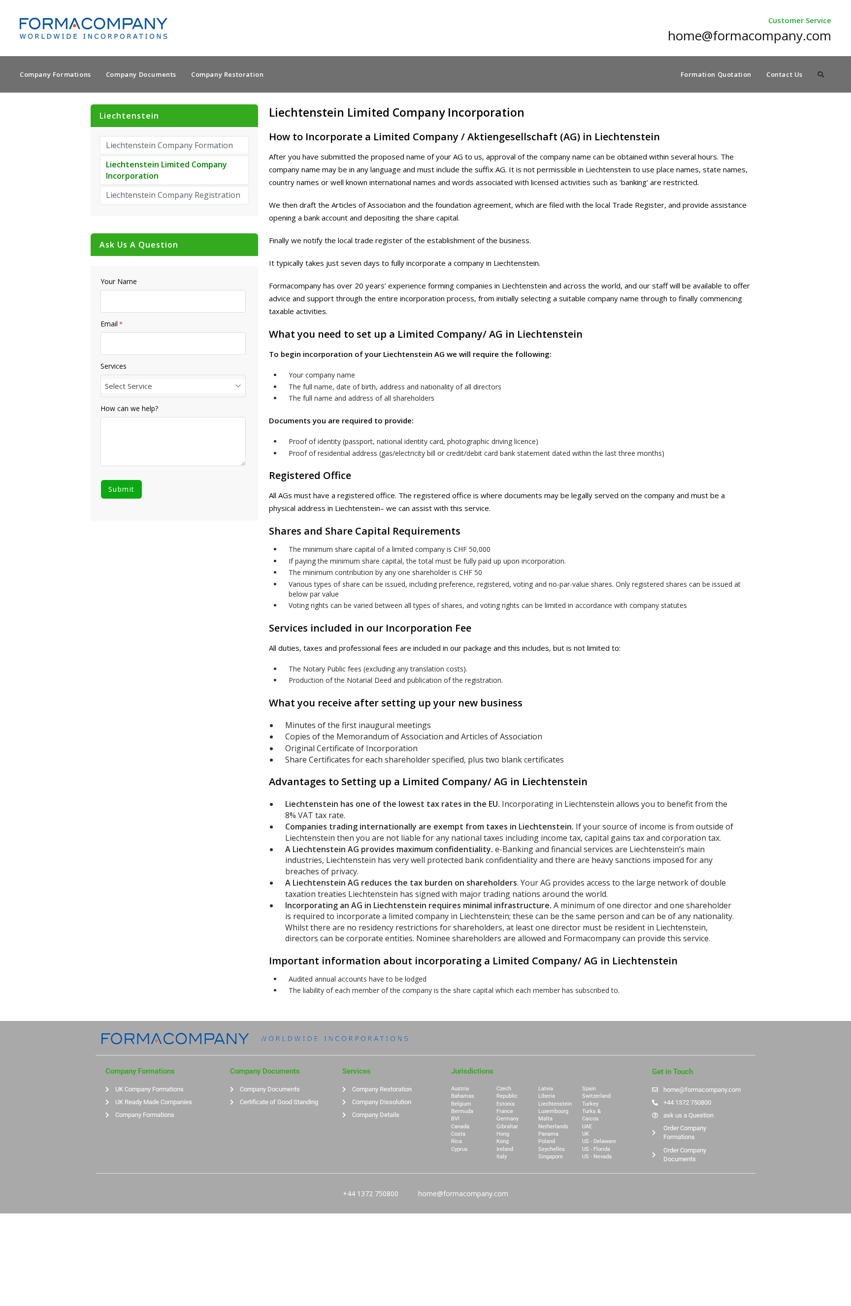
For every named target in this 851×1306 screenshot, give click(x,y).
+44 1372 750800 (370, 1193)
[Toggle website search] (820, 74)
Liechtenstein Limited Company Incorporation (166, 170)
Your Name (118, 281)
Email (111, 323)
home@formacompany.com (463, 1193)
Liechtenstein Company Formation (169, 145)
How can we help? (129, 408)
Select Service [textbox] (128, 386)
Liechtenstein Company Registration (173, 195)
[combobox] (173, 386)
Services (113, 366)
